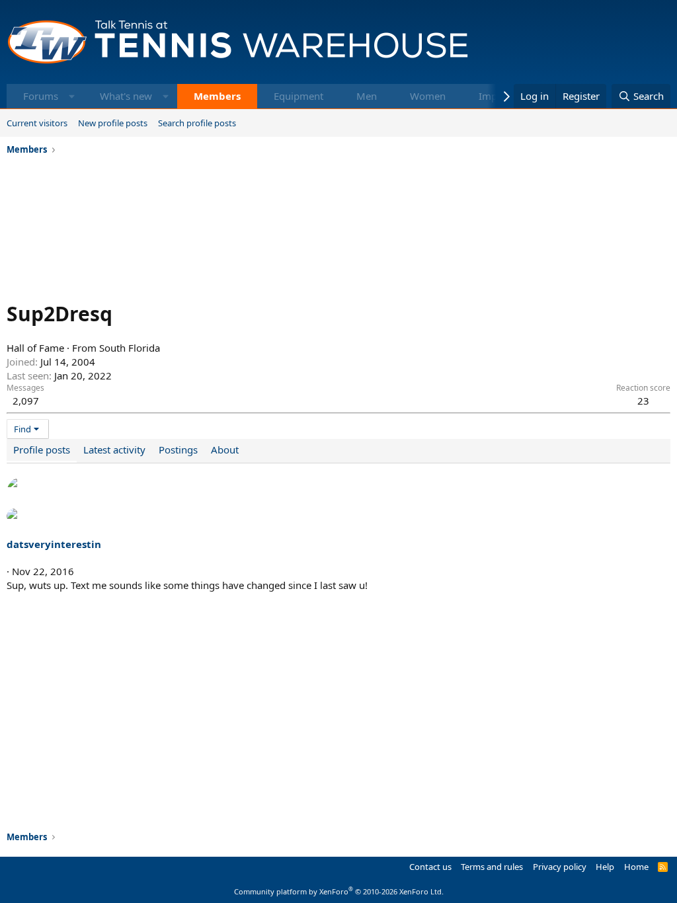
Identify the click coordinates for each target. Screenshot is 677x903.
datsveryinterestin (54, 544)
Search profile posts (197, 123)
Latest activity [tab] (114, 449)
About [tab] (225, 449)
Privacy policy (559, 867)
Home (636, 867)
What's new (126, 95)
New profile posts (112, 123)
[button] (71, 96)
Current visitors (37, 123)
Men (366, 95)
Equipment (298, 95)
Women (428, 95)
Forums (40, 95)
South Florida (129, 347)
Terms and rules (492, 867)
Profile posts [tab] (41, 449)
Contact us (430, 867)
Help (605, 867)
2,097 (26, 400)
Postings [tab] (178, 449)
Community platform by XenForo (339, 891)
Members (217, 95)
